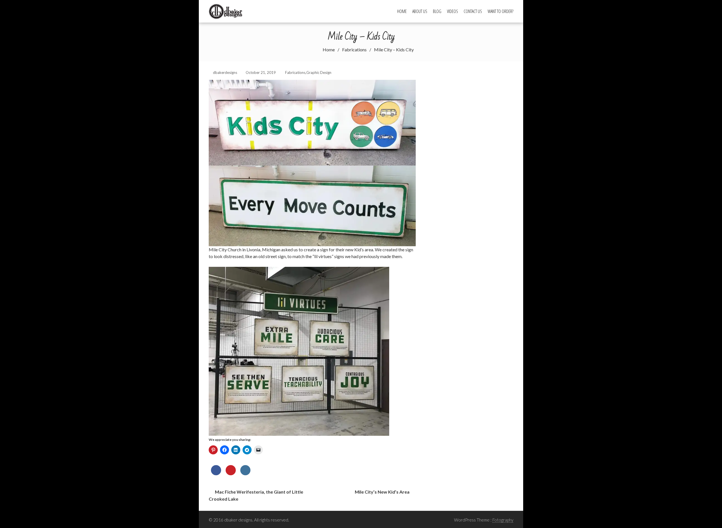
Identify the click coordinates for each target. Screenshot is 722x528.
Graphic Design (318, 72)
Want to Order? (500, 11)
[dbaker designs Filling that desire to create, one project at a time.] (227, 10)
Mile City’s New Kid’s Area (382, 491)
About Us (419, 11)
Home (402, 11)
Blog (437, 11)
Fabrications (295, 72)
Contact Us (473, 11)
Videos (452, 11)
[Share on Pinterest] (231, 473)
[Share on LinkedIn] (245, 473)
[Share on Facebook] (216, 473)
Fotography (502, 519)
